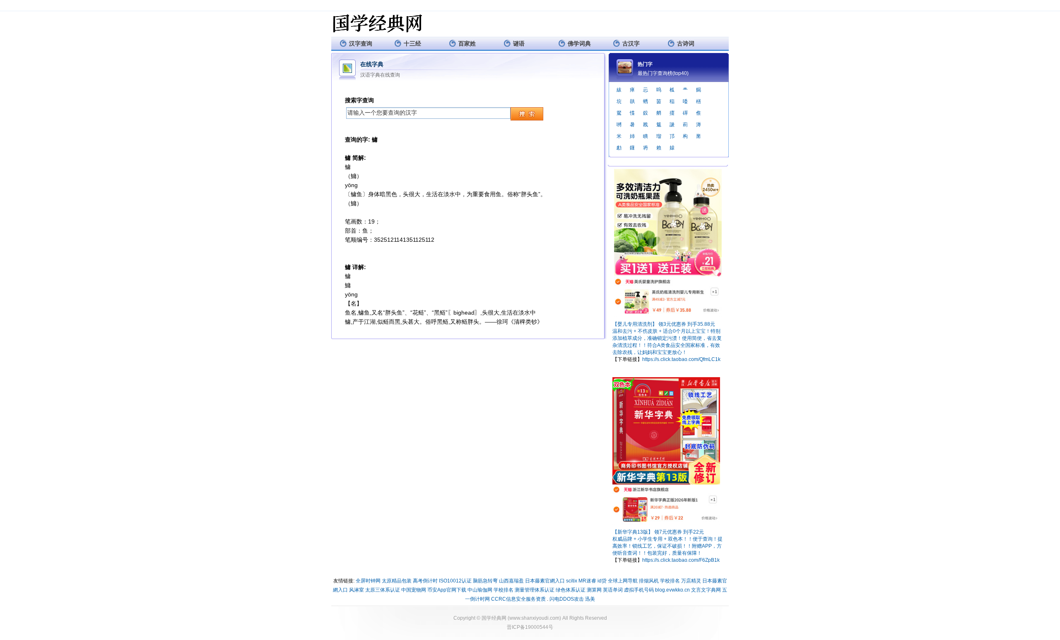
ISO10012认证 (455, 581)
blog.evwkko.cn (672, 590)
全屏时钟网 (368, 581)
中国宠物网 (413, 590)
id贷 (602, 581)
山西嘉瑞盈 (511, 581)
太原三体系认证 (382, 590)
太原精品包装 (397, 581)
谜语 (519, 43)
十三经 (412, 43)
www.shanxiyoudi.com (534, 618)
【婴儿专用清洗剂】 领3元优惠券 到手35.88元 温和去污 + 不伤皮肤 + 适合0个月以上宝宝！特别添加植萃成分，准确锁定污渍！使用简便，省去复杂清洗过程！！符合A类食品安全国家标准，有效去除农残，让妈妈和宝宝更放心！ (667, 338)
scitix (571, 581)
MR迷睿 (587, 581)
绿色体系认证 (570, 590)
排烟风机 (649, 581)
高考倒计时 (425, 581)
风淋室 (356, 590)
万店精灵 (691, 581)
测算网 (594, 590)
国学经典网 (494, 618)
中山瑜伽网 (479, 590)
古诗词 (685, 43)
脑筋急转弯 (485, 581)
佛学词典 (579, 43)
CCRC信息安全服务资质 (518, 599)
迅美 (590, 599)
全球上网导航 (623, 581)
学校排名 (670, 581)
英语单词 (613, 590)
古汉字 (631, 43)
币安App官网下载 (446, 590)
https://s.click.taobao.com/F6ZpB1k (681, 560)
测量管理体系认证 (534, 590)
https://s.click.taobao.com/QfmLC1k (681, 359)
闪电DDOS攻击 (566, 599)
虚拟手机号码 (639, 590)
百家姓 (467, 43)
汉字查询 (360, 43)
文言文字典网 (706, 590)
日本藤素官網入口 (545, 581)
